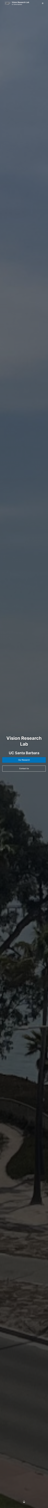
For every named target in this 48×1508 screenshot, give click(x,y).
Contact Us (24, 768)
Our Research (24, 760)
